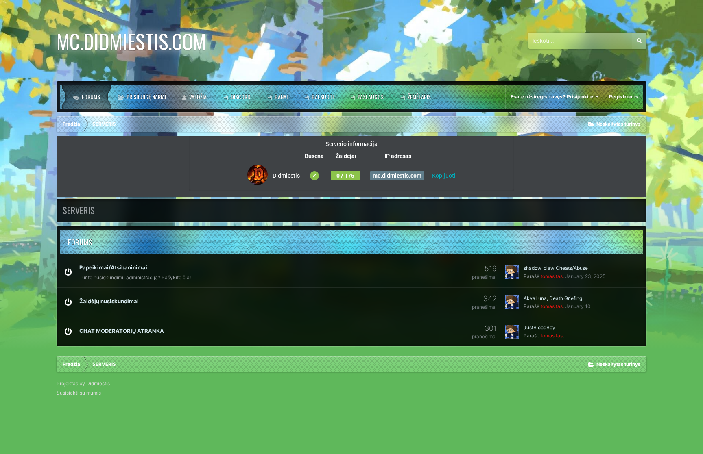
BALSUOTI (322, 96)
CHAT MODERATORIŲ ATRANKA (121, 331)
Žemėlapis (418, 96)
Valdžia (197, 96)
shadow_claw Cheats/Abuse (556, 268)
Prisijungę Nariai (145, 96)
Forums (90, 96)
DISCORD (240, 96)
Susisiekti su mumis (79, 393)
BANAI (280, 96)
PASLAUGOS (370, 96)
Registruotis (623, 96)
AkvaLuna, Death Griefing (553, 298)
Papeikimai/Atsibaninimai (113, 267)
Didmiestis (98, 383)
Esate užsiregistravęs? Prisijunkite (553, 96)
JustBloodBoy (539, 327)
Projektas (67, 383)
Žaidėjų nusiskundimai (109, 301)
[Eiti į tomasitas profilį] (512, 272)
